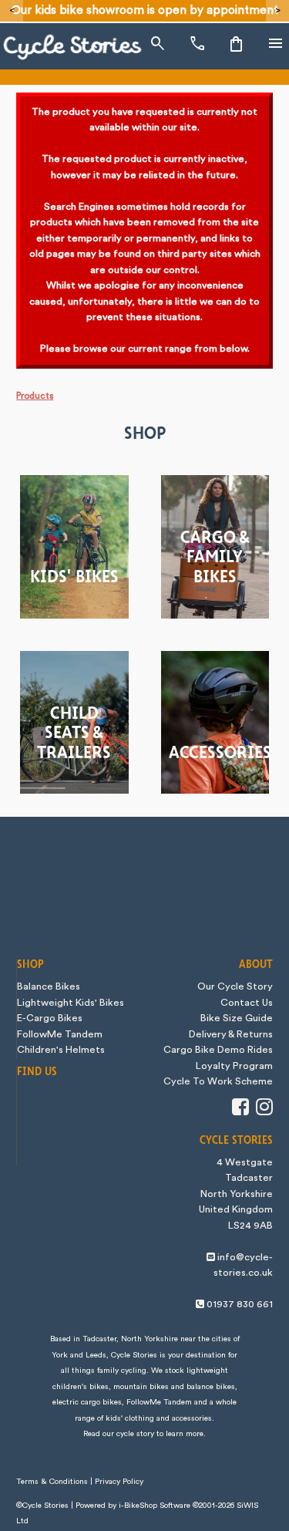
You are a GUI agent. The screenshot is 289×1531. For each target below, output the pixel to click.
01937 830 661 (240, 1304)
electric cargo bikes (87, 1402)
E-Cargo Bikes (49, 1018)
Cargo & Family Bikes (215, 557)
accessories (192, 1418)
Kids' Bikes (74, 577)
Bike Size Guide (236, 1018)
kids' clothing (130, 1418)
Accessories (219, 753)
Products (34, 396)
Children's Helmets (61, 1049)
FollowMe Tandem (59, 1034)
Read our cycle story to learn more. (144, 1434)
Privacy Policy (119, 1481)
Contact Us (246, 1002)
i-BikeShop (138, 1505)
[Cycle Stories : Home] (72, 47)
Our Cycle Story (235, 986)
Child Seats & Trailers (74, 733)
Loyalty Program (234, 1066)
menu (276, 44)
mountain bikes (141, 1387)
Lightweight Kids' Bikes (70, 1002)
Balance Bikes (48, 986)
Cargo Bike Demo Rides (218, 1049)
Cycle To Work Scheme (218, 1081)
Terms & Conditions (52, 1481)
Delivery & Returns (231, 1034)
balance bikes (211, 1387)
